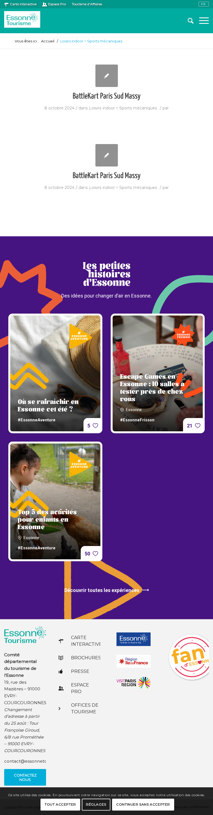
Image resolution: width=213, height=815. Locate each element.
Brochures (85, 657)
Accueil (47, 41)
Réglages (96, 804)
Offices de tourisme (84, 708)
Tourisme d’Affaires (87, 4)
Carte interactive (23, 4)
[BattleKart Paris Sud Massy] (106, 76)
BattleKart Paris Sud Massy (107, 96)
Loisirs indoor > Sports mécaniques (123, 108)
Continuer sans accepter (143, 804)
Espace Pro (57, 4)
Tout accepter (60, 804)
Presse (80, 671)
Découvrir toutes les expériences (101, 590)
